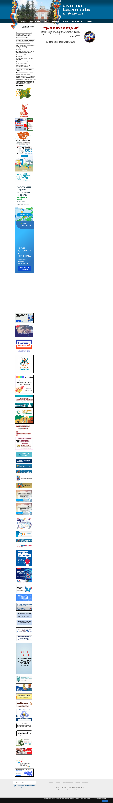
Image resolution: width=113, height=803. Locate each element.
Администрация (35, 21)
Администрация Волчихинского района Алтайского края (76, 9)
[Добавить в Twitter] (65, 42)
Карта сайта (85, 782)
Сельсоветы (55, 21)
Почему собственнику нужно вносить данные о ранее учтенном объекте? (25, 77)
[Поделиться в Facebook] (50, 42)
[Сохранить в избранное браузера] (69, 42)
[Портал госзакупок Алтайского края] (24, 541)
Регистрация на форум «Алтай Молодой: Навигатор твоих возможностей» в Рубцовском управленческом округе (24, 35)
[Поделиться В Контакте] (67, 42)
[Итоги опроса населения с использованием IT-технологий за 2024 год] (24, 625)
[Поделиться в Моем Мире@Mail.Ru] (60, 42)
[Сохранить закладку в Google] (52, 42)
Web (108, 798)
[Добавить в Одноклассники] (62, 42)
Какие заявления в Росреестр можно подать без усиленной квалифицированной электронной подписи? (25, 47)
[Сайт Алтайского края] (24, 473)
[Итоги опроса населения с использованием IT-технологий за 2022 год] (24, 640)
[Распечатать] (72, 42)
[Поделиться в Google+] (55, 42)
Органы (65, 21)
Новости (89, 21)
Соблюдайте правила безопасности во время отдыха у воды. (25, 62)
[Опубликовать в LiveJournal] (57, 42)
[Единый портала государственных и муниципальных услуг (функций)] (24, 548)
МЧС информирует (76, 36)
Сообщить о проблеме (24, 268)
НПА (45, 21)
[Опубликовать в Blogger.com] (47, 42)
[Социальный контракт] (24, 457)
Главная (51, 782)
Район (23, 21)
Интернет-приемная (68, 782)
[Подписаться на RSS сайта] (74, 42)
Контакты (58, 782)
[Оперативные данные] (23, 436)
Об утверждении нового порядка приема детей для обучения (24, 73)
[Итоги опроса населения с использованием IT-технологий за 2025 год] (24, 617)
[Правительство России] (24, 462)
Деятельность (77, 21)
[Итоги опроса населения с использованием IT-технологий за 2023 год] (24, 633)
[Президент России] (24, 467)
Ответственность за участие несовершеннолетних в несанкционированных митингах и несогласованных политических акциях (25, 68)
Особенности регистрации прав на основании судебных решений (25, 52)
